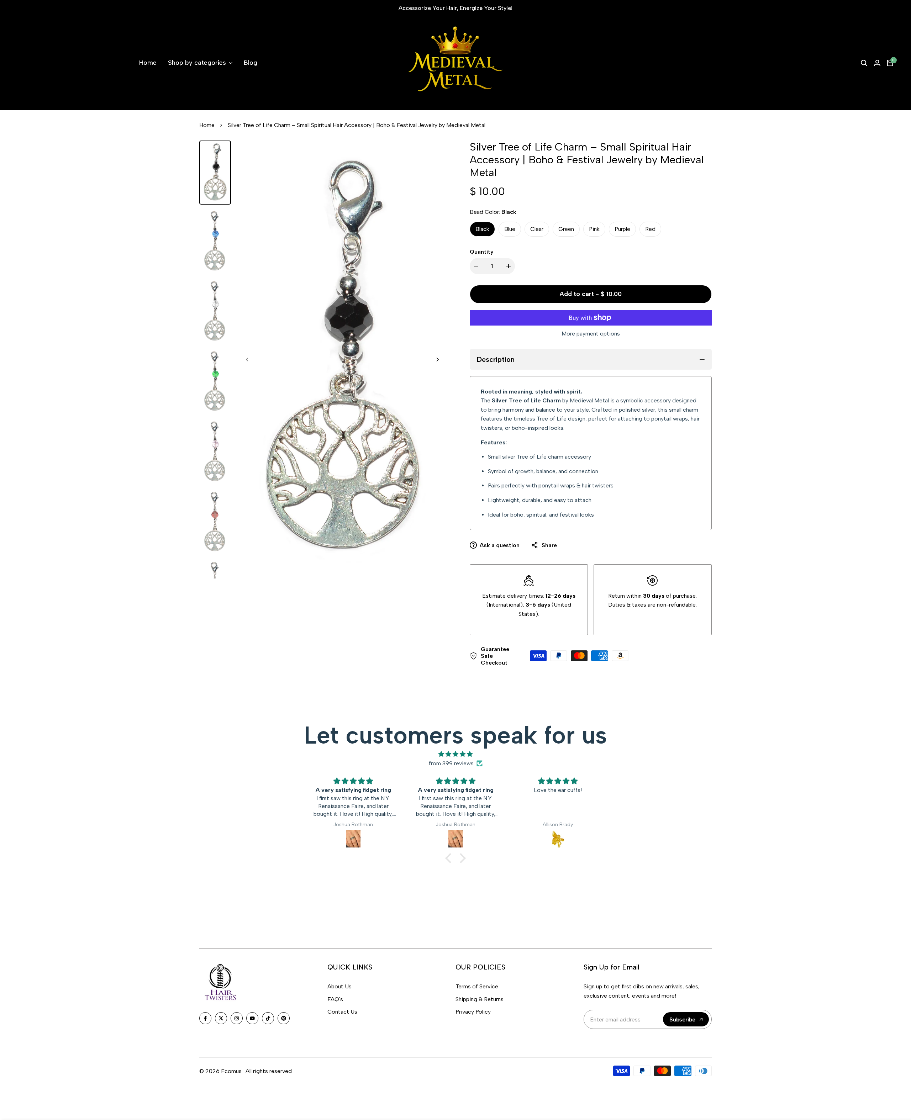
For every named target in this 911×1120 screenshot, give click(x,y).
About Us (339, 986)
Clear (536, 229)
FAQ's (335, 999)
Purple (622, 229)
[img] (455, 754)
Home (207, 125)
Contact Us (342, 1011)
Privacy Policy (473, 1011)
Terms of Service (477, 986)
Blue (509, 229)
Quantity (482, 251)
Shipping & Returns (480, 999)
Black (482, 229)
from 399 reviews (451, 763)
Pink (594, 229)
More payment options (591, 333)
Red (650, 229)
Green (566, 229)
